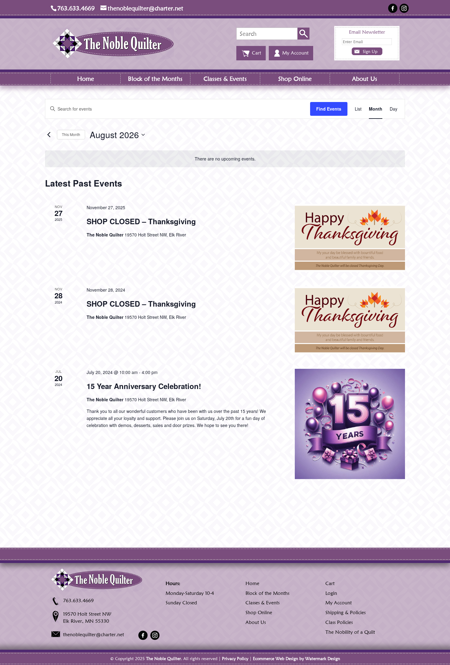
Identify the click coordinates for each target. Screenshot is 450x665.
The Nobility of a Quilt (350, 632)
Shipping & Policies (345, 612)
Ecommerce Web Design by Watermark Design (296, 658)
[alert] (225, 158)
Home (85, 78)
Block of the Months (155, 78)
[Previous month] (48, 134)
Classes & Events (225, 78)
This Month (71, 134)
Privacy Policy (235, 658)
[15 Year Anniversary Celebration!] (350, 424)
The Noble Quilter (163, 658)
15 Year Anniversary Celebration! (144, 386)
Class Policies (339, 622)
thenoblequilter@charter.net (93, 634)
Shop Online (295, 78)
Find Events (328, 109)
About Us (364, 78)
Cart (330, 583)
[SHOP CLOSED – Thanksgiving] (350, 238)
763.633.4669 (78, 600)
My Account (338, 603)
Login (331, 593)
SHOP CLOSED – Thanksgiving (141, 221)
